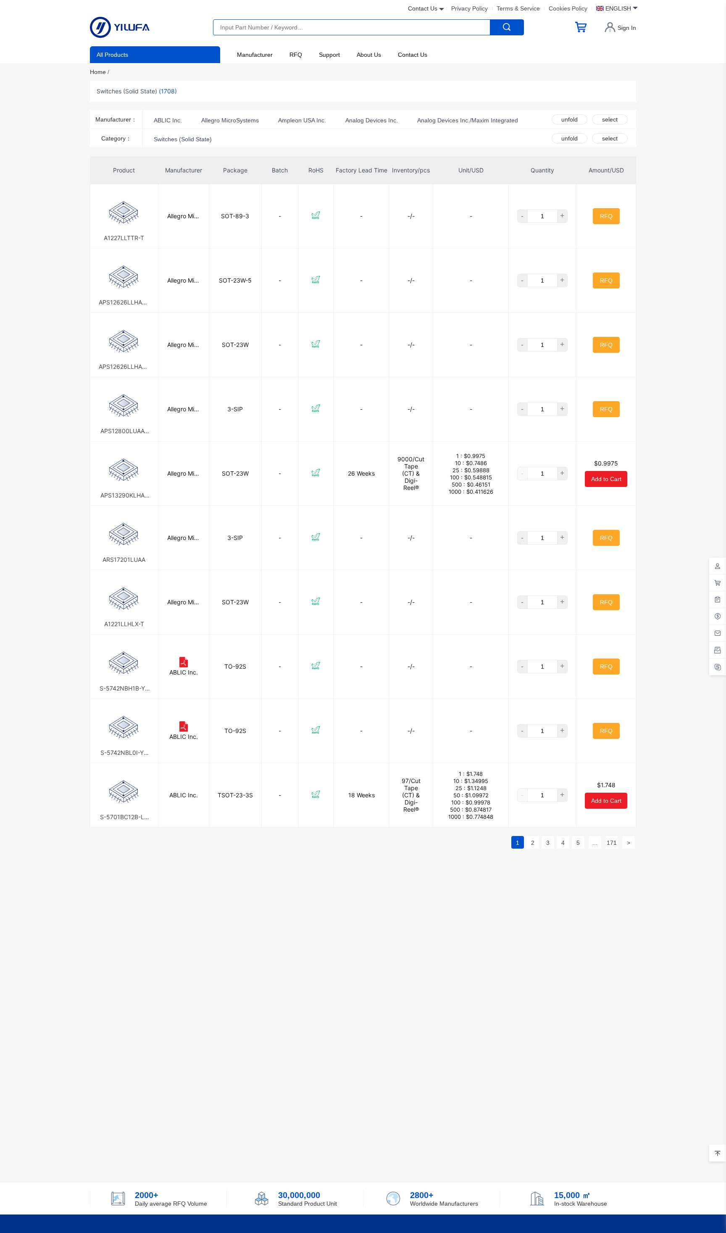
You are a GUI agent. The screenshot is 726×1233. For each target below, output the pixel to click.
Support (329, 54)
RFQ (295, 54)
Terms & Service (518, 8)
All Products (112, 54)
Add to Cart (606, 479)
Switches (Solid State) (183, 139)
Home (99, 72)
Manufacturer (255, 54)
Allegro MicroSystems (230, 120)
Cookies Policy (568, 8)
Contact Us (412, 54)
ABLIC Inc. (168, 120)
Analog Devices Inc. (371, 120)
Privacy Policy (469, 8)
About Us (369, 54)
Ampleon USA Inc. (302, 120)
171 (612, 842)
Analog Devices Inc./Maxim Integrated (467, 120)
